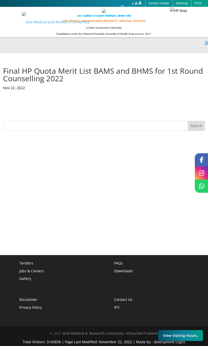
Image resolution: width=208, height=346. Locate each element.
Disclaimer (28, 299)
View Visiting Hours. (180, 335)
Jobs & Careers (31, 270)
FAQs (118, 263)
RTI (116, 307)
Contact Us (123, 299)
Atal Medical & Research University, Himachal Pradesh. (111, 333)
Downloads (123, 270)
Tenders (26, 263)
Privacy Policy (30, 307)
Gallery (25, 278)
